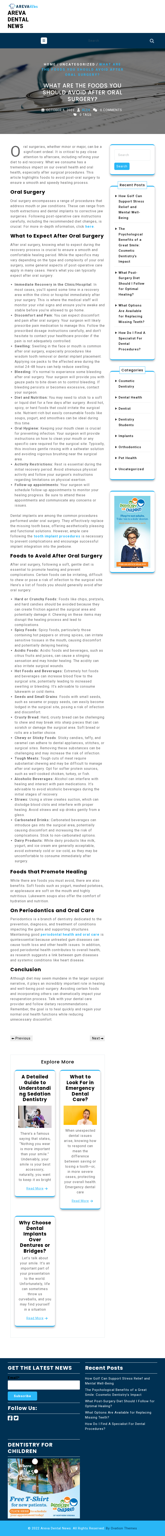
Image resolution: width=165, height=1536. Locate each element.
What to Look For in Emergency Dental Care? (80, 1088)
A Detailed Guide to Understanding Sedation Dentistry (35, 1088)
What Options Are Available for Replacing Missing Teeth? (118, 1415)
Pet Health (128, 458)
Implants (126, 436)
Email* (14, 1378)
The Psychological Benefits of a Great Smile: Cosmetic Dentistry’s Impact (131, 245)
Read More (35, 1188)
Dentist (125, 408)
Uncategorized (77, 64)
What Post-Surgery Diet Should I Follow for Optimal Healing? (132, 283)
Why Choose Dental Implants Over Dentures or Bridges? (35, 1236)
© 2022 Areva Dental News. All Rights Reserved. (82, 1528)
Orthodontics (130, 447)
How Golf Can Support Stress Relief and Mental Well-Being (131, 207)
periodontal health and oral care (70, 934)
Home (50, 64)
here (89, 227)
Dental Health (130, 397)
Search (152, 42)
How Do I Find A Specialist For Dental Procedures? (115, 1426)
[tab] (44, 40)
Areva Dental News (18, 20)
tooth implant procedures (57, 536)
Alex (86, 110)
